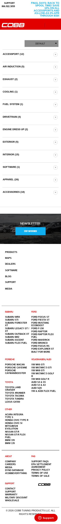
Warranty (11, 494)
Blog (8, 276)
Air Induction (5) (13, 66)
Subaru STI (11, 320)
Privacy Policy (40, 470)
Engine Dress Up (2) (15, 129)
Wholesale (12, 500)
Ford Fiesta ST (40, 320)
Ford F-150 (37, 328)
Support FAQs (40, 461)
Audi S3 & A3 (38, 385)
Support (10, 282)
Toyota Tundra (14, 399)
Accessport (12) (13, 54)
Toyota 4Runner (15, 393)
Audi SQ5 (36, 388)
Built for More (40, 352)
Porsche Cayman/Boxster (15, 371)
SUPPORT (9, 3)
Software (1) (11, 167)
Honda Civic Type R (16, 420)
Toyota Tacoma (14, 396)
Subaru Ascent (14, 340)
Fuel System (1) (13, 104)
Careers (10, 464)
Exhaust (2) (10, 79)
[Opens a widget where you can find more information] (46, 518)
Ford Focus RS (40, 346)
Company (10, 461)
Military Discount (16, 497)
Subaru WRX (12, 317)
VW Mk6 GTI (38, 364)
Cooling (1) (10, 91)
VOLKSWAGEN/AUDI (41, 359)
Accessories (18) (14, 192)
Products (11, 252)
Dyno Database (14, 470)
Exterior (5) (10, 141)
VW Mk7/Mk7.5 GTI (41, 367)
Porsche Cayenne (16, 367)
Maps (8, 258)
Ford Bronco (39, 343)
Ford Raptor (39, 331)
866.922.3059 (8, 6)
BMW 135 (10, 443)
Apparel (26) (11, 179)
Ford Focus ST (40, 317)
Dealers (10, 264)
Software (11, 270)
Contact (10, 488)
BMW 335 (10, 440)
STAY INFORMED (30, 231)
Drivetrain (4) (12, 116)
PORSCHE (10, 359)
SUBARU (9, 312)
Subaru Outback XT (17, 334)
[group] (55, 54)
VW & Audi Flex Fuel (43, 391)
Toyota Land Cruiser (13, 388)
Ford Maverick (40, 340)
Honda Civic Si (13, 423)
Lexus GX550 (12, 402)
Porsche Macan (15, 364)
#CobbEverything (16, 473)
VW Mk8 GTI (38, 370)
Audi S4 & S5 (38, 382)
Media (8, 288)
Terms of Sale (40, 476)
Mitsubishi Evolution (11, 427)
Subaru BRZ (12, 337)
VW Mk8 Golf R (40, 379)
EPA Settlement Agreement (41, 465)
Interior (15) (11, 154)
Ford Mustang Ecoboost (40, 324)
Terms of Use (39, 473)
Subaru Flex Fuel (16, 343)
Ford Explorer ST (42, 349)
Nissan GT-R (12, 431)
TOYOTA (9, 382)
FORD (34, 312)
